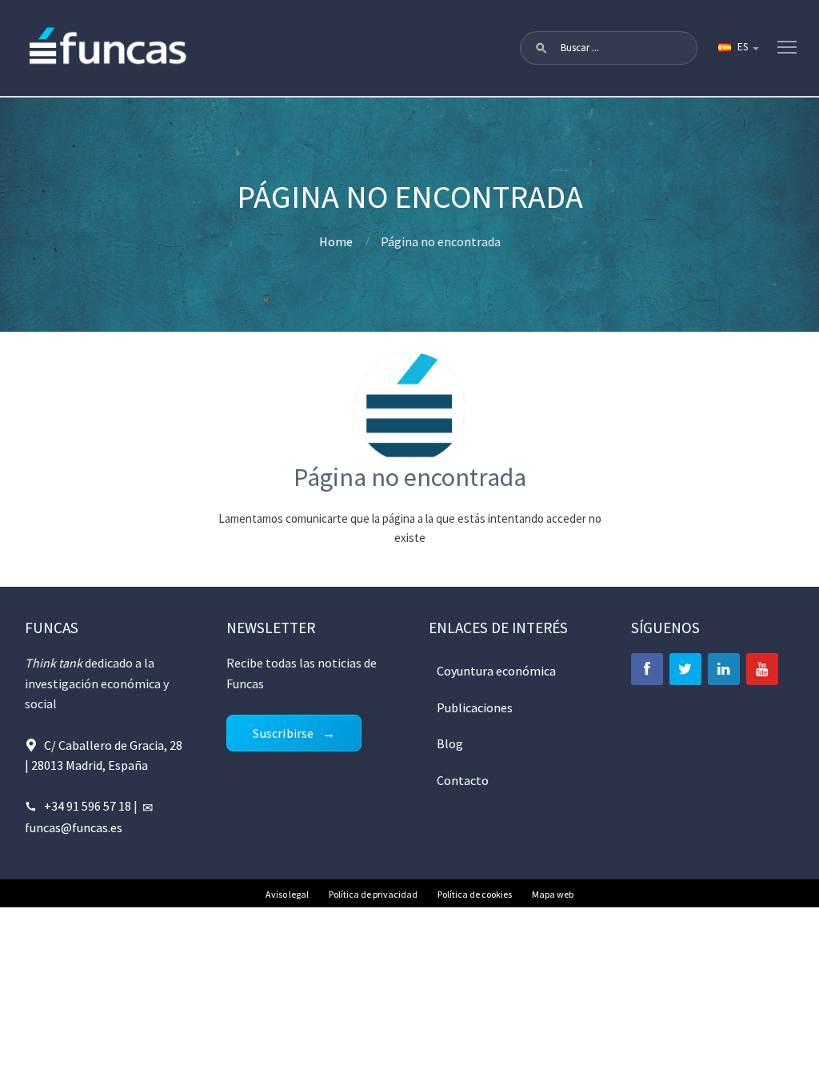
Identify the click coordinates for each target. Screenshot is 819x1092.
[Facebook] (647, 669)
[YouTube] (762, 669)
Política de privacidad (373, 894)
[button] (541, 48)
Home (336, 241)
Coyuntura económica (496, 671)
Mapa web (552, 894)
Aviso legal (287, 894)
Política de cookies (474, 894)
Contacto (463, 780)
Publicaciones (475, 707)
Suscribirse (283, 733)
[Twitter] (685, 669)
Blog (450, 743)
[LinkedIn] (724, 669)
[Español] (737, 48)
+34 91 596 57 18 (87, 806)
